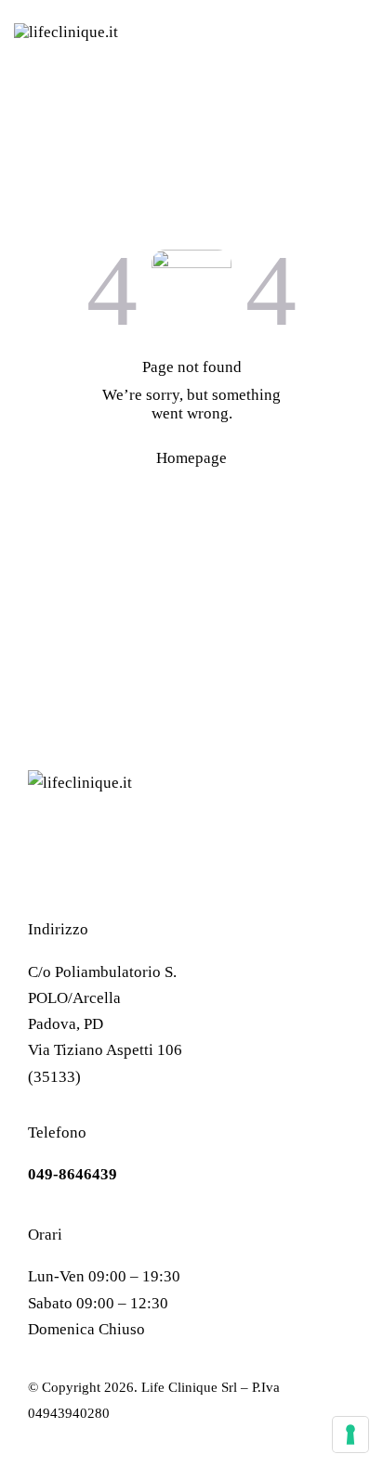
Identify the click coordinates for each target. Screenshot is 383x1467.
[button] (363, 32)
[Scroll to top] (285, 1434)
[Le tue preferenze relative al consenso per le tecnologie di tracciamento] (350, 1434)
